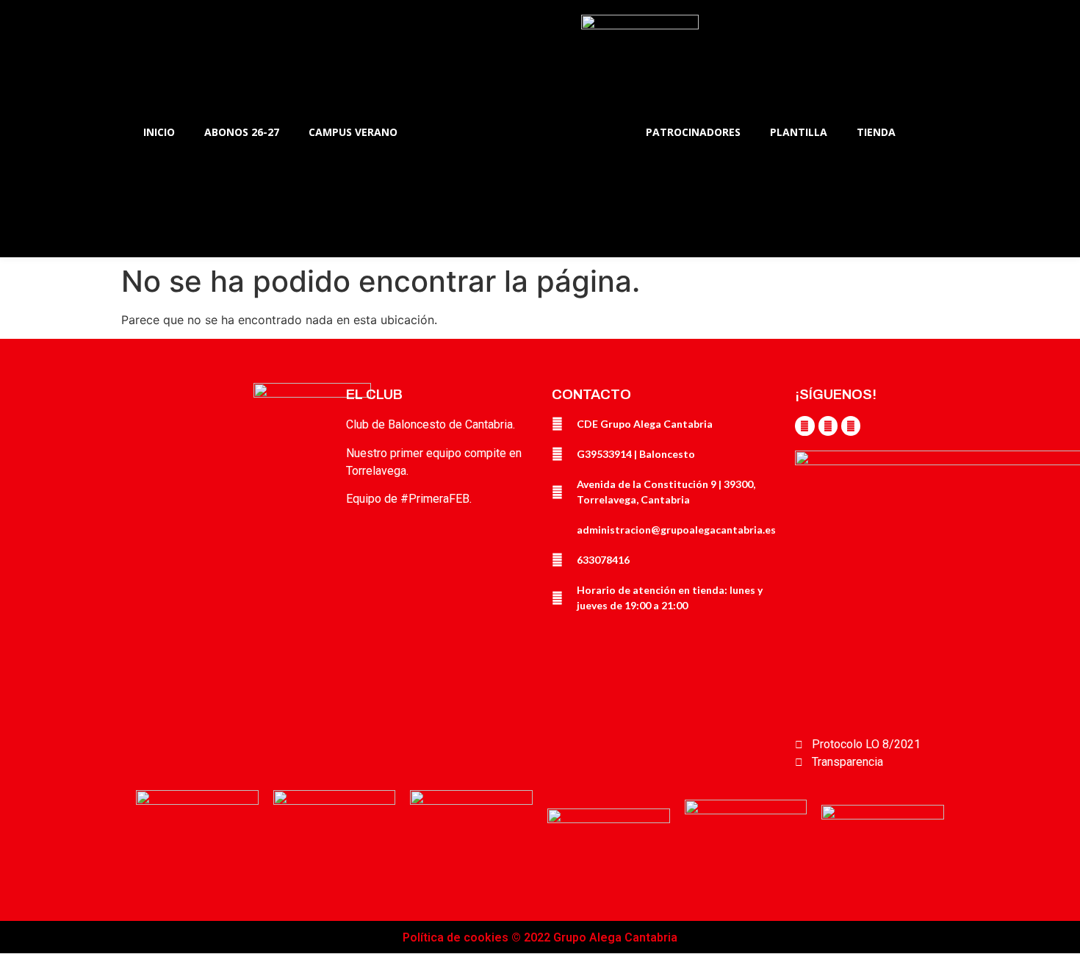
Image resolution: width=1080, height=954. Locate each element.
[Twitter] (828, 425)
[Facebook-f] (804, 425)
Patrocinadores (693, 132)
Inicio (159, 132)
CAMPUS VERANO (353, 132)
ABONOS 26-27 (241, 132)
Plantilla (798, 132)
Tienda (876, 132)
